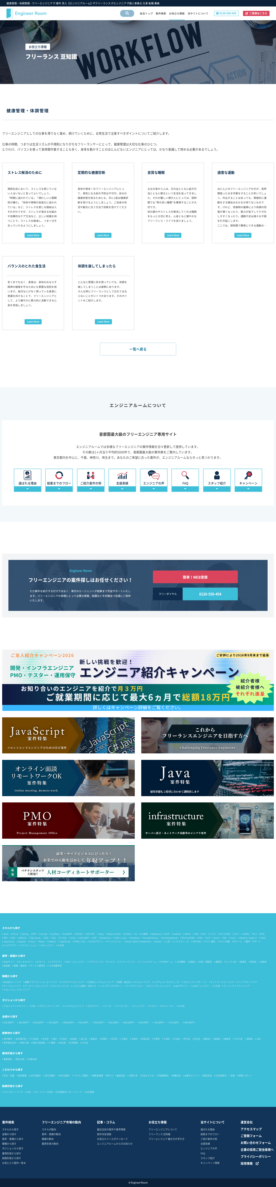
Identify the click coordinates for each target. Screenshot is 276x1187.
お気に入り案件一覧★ (14, 1163)
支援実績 (205, 1143)
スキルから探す (11, 928)
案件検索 (8, 1122)
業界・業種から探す (13, 956)
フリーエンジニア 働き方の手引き (167, 1139)
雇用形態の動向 (50, 1143)
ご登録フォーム (251, 1135)
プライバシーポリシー (256, 1156)
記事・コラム (106, 1122)
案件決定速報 (104, 1134)
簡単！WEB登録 (195, 577)
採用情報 (247, 1163)
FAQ (203, 1153)
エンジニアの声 (209, 1148)
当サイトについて (213, 1122)
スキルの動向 (49, 1129)
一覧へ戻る (138, 349)
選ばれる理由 (208, 1129)
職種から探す (10, 976)
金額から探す (10, 1016)
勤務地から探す (11, 1033)
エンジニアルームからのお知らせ (115, 1143)
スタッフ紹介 (208, 1158)
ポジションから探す (13, 1000)
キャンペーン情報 (210, 1163)
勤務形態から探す (12, 1086)
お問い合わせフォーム (256, 1142)
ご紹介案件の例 (209, 1139)
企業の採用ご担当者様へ (257, 1149)
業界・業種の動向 (51, 1134)
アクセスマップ (251, 1129)
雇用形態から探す (12, 1053)
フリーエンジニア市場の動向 (61, 1122)
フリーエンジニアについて (163, 1129)
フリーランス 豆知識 (159, 1134)
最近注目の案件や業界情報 (111, 1129)
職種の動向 (48, 1139)
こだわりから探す (12, 1069)
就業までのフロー (210, 1134)
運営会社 (247, 1122)
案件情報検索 (126, 16)
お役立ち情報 (158, 1122)
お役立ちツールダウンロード (112, 1139)
